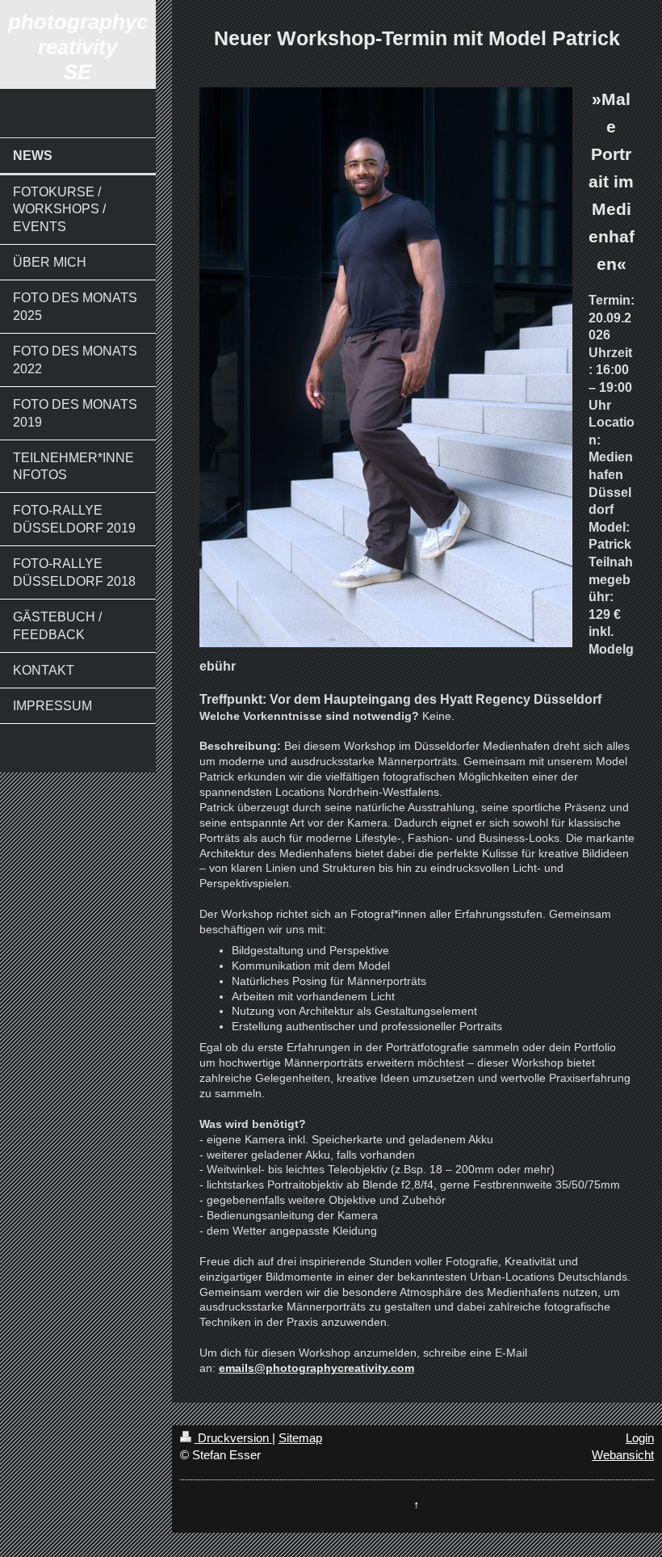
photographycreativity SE (78, 47)
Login (640, 1438)
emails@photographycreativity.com (316, 1367)
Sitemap (300, 1438)
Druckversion (233, 1438)
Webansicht (623, 1455)
